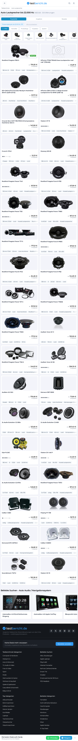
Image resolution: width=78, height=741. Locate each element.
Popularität (13, 19)
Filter (5, 28)
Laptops (5, 716)
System (44, 28)
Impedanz (35, 28)
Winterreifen (44, 716)
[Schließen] (75, 737)
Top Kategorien (8, 696)
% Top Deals (44, 728)
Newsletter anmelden (64, 644)
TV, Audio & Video (8, 665)
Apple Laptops (45, 659)
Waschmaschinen (9, 725)
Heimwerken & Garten (10, 678)
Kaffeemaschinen (8, 706)
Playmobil (43, 662)
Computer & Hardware (10, 656)
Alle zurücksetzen (31, 24)
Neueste (64, 19)
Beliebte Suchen (46, 652)
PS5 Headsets (44, 681)
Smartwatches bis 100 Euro (49, 678)
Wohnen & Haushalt (9, 681)
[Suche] (69, 3)
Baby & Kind (7, 691)
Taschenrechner (8, 719)
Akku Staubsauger (46, 656)
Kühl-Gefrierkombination (48, 703)
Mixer (42, 722)
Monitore (43, 712)
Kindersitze (44, 719)
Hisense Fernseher (46, 665)
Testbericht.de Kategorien (12, 652)
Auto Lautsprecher (16, 8)
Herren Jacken (7, 709)
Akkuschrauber (8, 700)
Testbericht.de (6, 8)
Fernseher (43, 700)
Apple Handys (44, 725)
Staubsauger (44, 709)
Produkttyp (24, 28)
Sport (4, 672)
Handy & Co (6, 659)
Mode (4, 675)
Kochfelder (6, 712)
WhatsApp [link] (54, 738)
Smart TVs (43, 672)
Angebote (39, 19)
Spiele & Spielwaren (9, 684)
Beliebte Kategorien (47, 696)
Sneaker (43, 675)
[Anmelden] (74, 3)
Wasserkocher (7, 722)
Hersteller (14, 28)
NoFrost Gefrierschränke (48, 668)
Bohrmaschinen (8, 703)
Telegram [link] (67, 738)
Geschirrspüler (45, 706)
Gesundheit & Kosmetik (10, 688)
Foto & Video (7, 668)
